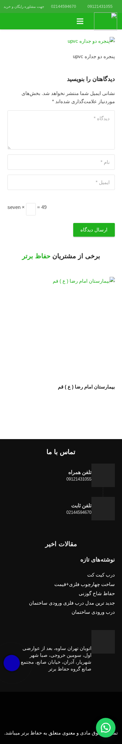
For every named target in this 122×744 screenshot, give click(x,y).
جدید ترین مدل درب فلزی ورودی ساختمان (72, 603)
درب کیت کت (101, 575)
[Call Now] (12, 663)
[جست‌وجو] (8, 21)
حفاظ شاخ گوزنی (97, 593)
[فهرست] (80, 21)
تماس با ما (61, 451)
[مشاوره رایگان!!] (105, 727)
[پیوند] (105, 21)
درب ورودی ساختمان (93, 612)
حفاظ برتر (36, 256)
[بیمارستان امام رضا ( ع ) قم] (61, 329)
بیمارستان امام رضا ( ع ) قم (86, 386)
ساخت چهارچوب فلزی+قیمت (84, 584)
